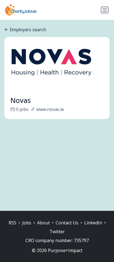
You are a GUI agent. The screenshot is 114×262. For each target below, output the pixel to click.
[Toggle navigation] (104, 10)
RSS (12, 223)
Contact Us (67, 223)
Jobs (26, 223)
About (43, 223)
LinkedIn (93, 223)
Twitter (57, 232)
